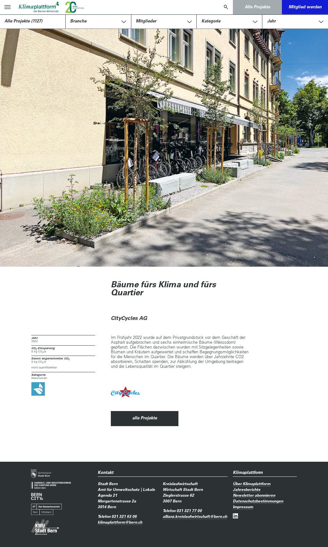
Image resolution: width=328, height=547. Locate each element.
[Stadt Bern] (41, 473)
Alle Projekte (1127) (23, 21)
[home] (38, 7)
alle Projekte (144, 418)
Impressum (243, 506)
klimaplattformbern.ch (120, 522)
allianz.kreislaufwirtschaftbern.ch (195, 516)
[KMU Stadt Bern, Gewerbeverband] (45, 527)
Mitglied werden (305, 7)
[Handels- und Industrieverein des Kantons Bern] (51, 485)
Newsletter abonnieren (254, 495)
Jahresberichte (246, 489)
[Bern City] (37, 496)
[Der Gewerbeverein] (46, 509)
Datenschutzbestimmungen (258, 500)
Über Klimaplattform (251, 483)
